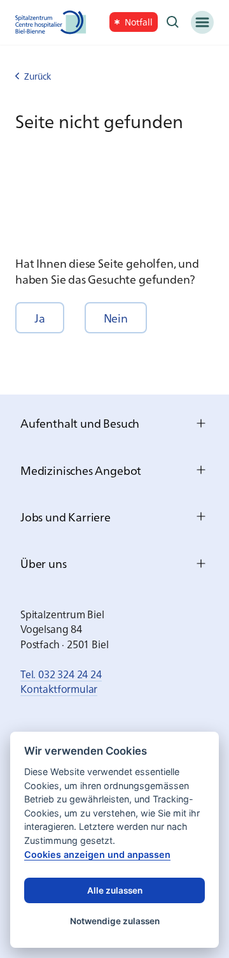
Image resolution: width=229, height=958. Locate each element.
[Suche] (173, 22)
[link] (133, 22)
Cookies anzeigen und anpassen (97, 854)
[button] (39, 317)
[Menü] (202, 22)
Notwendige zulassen (115, 921)
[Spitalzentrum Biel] (51, 22)
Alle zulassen (114, 890)
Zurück (37, 76)
